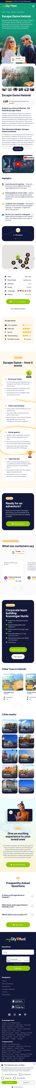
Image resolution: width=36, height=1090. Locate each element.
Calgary (13, 1038)
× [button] (34, 1064)
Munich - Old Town (19, 1037)
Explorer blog (6, 986)
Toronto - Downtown (23, 1029)
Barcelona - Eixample (23, 1035)
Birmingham (5, 1038)
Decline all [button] (26, 1082)
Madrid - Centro (19, 1027)
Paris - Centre (16, 1031)
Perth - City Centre (7, 1033)
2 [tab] (18, 238)
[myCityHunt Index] (11, 6)
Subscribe (18, 968)
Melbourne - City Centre (23, 1025)
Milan (3, 1037)
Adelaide (9, 1037)
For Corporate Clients (18, 309)
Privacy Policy (18, 964)
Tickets (4, 981)
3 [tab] (20, 238)
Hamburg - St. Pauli (26, 1033)
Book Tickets (19, 524)
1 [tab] (15, 238)
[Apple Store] (18, 1001)
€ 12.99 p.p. (19, 302)
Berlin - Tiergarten (7, 1027)
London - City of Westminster (11, 1023)
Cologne (20, 1038)
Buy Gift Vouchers (19, 865)
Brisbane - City (6, 1031)
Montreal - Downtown (8, 1035)
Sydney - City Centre (8, 1025)
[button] (18, 1087)
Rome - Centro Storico (9, 1029)
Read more (26, 1071)
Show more (18, 149)
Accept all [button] (9, 1082)
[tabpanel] (18, 232)
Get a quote (18, 657)
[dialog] (18, 1076)
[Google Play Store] (18, 1007)
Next (21, 588)
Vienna (17, 1033)
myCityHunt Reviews (8, 989)
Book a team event (18, 650)
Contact (4, 992)
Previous (15, 588)
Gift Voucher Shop (7, 983)
